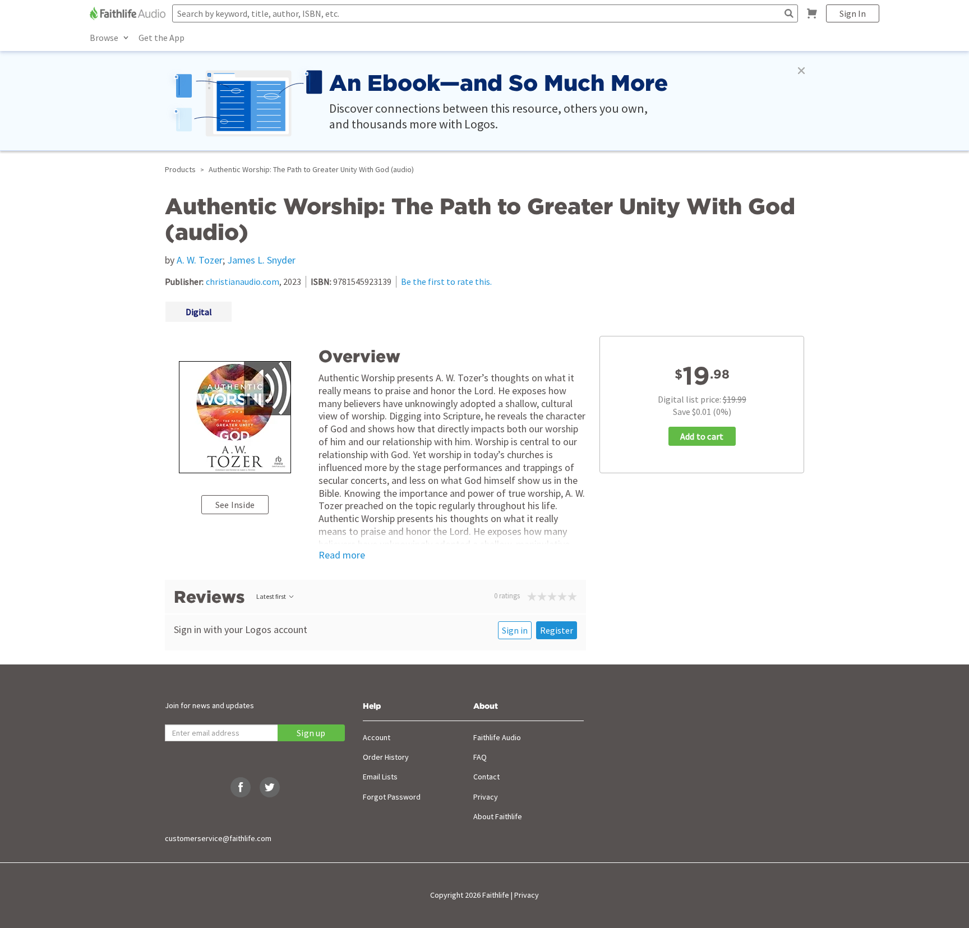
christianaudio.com (242, 281)
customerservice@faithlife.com (218, 838)
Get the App (161, 37)
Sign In (852, 13)
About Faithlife (497, 816)
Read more (342, 555)
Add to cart (701, 436)
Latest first (271, 596)
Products (180, 169)
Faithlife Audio (497, 737)
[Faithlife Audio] (128, 13)
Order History (386, 757)
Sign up (311, 732)
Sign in (515, 630)
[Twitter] (270, 787)
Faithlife (495, 895)
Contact (486, 777)
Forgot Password (392, 797)
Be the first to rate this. (446, 281)
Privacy (485, 797)
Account (376, 737)
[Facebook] (240, 787)
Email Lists (380, 777)
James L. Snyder (261, 259)
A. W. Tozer (200, 259)
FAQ (480, 757)
